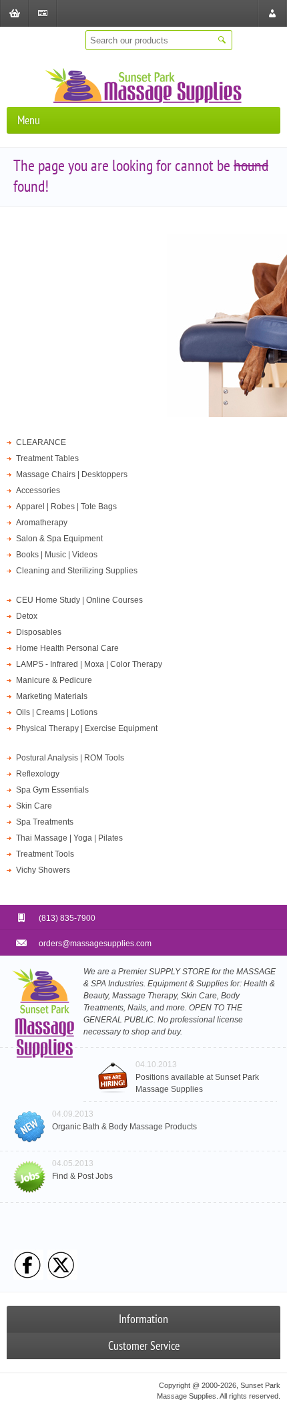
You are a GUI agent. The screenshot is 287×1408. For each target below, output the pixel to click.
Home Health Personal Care (67, 648)
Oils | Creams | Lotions (56, 712)
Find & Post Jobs (82, 1176)
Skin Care (34, 806)
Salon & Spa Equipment (59, 538)
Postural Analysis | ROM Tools (70, 757)
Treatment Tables (47, 458)
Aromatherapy (41, 522)
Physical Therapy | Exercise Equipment (87, 728)
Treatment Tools (45, 854)
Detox (26, 616)
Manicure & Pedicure (54, 680)
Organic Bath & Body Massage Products (124, 1126)
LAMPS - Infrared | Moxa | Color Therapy (89, 664)
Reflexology (37, 774)
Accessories (38, 490)
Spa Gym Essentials (52, 790)
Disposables (38, 632)
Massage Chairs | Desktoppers (71, 474)
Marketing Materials (51, 696)
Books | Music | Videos (56, 554)
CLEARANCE (41, 442)
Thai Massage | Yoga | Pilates (69, 838)
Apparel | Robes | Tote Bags (66, 506)
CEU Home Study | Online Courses (79, 600)
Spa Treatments (44, 822)
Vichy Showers (43, 870)
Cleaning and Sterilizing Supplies (76, 570)
